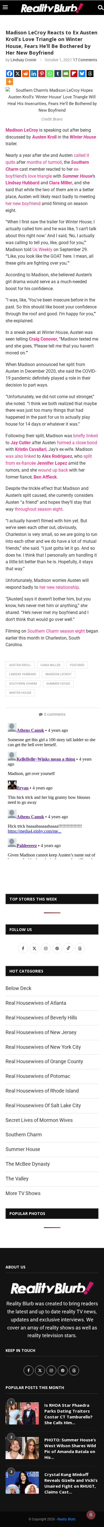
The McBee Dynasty (28, 1164)
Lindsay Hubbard (22, 674)
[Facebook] (9, 73)
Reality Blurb (66, 1519)
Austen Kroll (20, 665)
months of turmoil (44, 162)
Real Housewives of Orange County (44, 1061)
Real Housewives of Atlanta (36, 1003)
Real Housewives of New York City (43, 1047)
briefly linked (85, 435)
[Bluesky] (81, 73)
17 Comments (85, 60)
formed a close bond (77, 442)
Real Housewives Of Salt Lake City (43, 1105)
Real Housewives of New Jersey (41, 1032)
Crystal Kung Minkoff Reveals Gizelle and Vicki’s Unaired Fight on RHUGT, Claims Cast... (71, 1483)
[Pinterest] (41, 73)
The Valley (17, 1178)
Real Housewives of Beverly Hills (41, 1017)
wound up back (53, 470)
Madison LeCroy (58, 674)
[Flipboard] (73, 73)
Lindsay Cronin (23, 60)
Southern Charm (23, 684)
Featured (77, 665)
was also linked (21, 456)
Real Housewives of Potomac (38, 1076)
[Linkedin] (33, 73)
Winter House (20, 693)
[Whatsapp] (49, 73)
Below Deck (18, 988)
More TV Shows (23, 1193)
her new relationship (59, 587)
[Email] (65, 73)
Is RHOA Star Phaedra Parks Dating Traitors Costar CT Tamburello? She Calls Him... (68, 1413)
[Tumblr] (57, 73)
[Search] (98, 7)
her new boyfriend (23, 203)
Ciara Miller (50, 665)
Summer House (58, 684)
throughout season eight (38, 509)
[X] (17, 73)
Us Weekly (42, 249)
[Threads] (90, 73)
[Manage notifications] (91, 1514)
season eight (56, 631)
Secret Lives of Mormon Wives (39, 1120)
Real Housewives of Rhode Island (42, 1091)
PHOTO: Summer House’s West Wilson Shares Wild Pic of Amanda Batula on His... (70, 1448)
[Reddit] (25, 73)
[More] (9, 81)
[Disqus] (52, 790)
